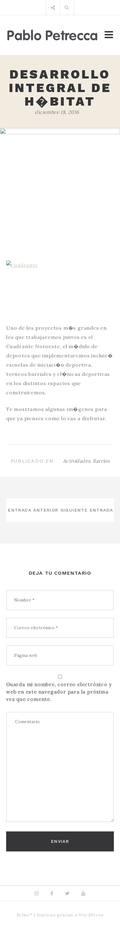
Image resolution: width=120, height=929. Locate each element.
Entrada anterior (33, 510)
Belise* (25, 915)
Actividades (76, 461)
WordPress (90, 915)
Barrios (101, 461)
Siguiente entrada (87, 510)
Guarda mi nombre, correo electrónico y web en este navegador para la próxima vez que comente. (58, 691)
